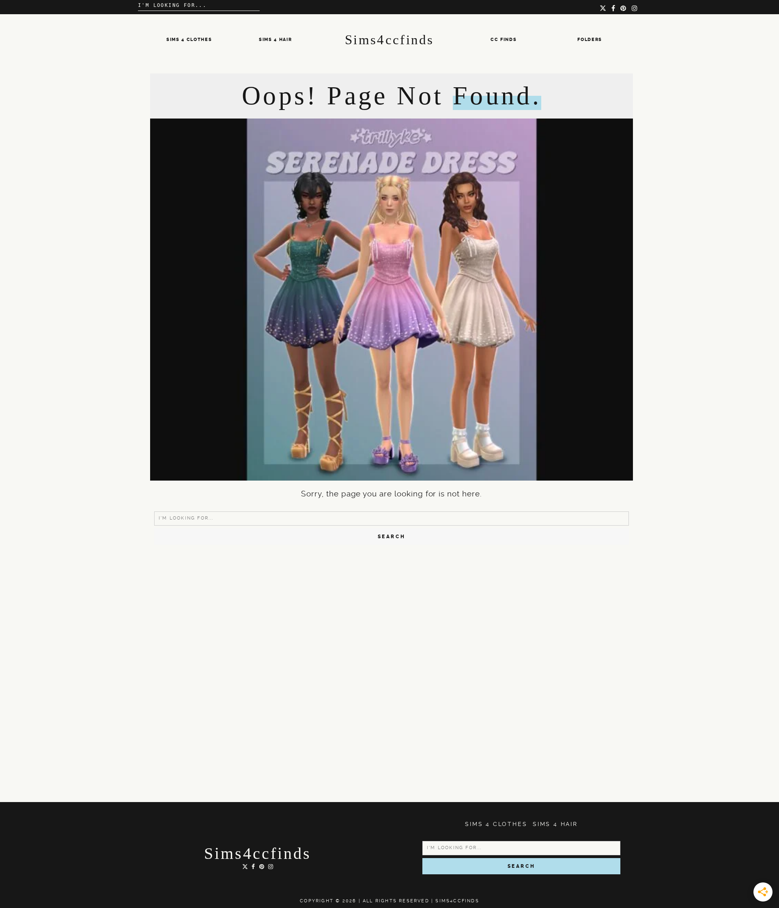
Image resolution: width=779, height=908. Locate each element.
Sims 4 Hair (275, 39)
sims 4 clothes (189, 39)
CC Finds (503, 39)
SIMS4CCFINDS (457, 901)
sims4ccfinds (257, 853)
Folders (589, 39)
